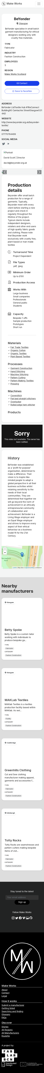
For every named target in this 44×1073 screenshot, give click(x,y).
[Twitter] (4, 144)
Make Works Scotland (15, 74)
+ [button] (5, 548)
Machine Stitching (19, 374)
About (4, 990)
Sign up (22, 902)
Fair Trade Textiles (19, 347)
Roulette (6, 1036)
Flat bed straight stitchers (23, 398)
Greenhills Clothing (18, 770)
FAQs (4, 1017)
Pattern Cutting (18, 377)
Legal (4, 996)
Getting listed (8, 1008)
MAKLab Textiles (16, 700)
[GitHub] (30, 918)
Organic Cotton (18, 350)
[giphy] (27, 918)
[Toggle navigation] (38, 3)
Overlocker (16, 402)
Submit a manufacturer (13, 1005)
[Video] (8, 144)
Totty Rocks (13, 840)
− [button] (5, 552)
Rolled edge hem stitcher (23, 405)
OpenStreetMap (29, 567)
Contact (23, 83)
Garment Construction (21, 368)
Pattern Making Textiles (22, 380)
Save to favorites (23, 91)
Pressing (15, 384)
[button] (5, 172)
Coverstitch (16, 395)
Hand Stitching (18, 371)
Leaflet (15, 567)
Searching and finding (12, 1011)
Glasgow (23, 23)
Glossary (6, 1014)
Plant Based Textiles (20, 356)
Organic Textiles (19, 353)
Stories (5, 1027)
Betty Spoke (13, 630)
